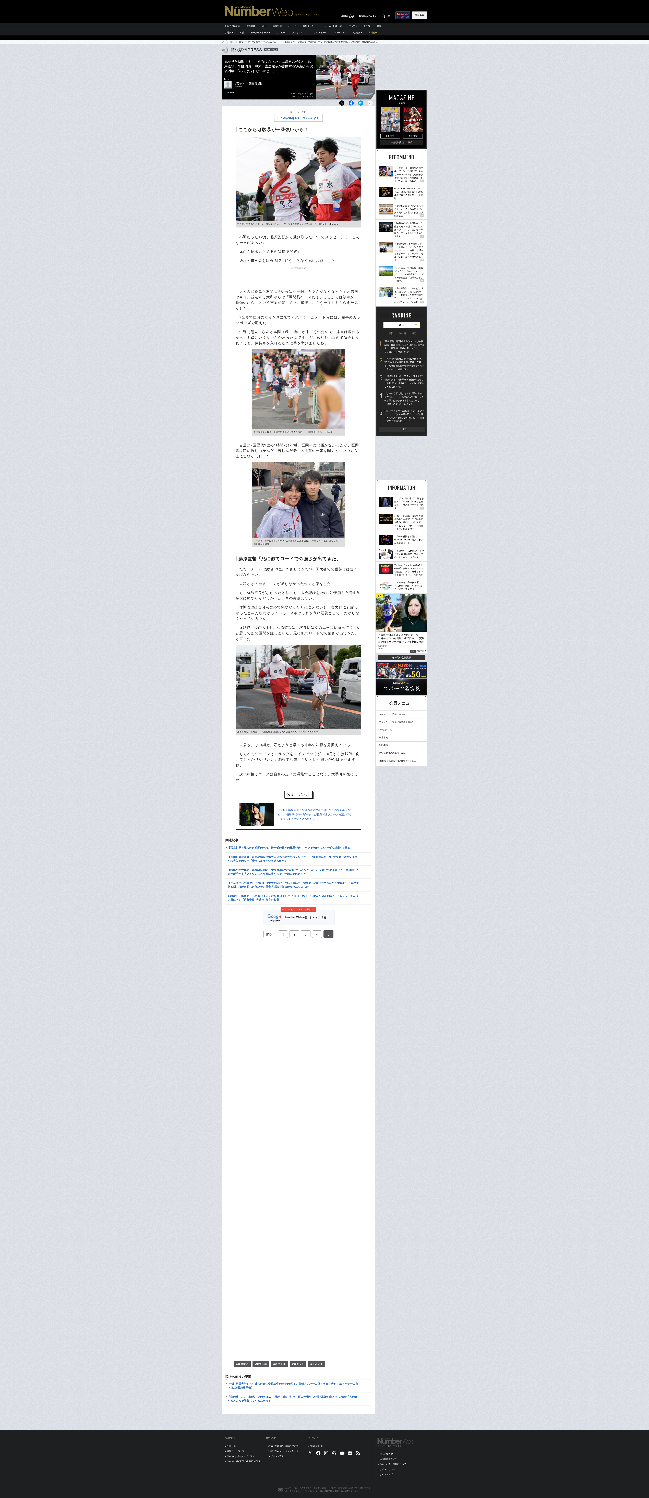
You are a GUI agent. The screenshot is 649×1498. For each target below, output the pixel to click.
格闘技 (227, 32)
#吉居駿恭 (242, 1364)
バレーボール (340, 32)
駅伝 (241, 42)
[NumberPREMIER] (402, 15)
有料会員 (419, 15)
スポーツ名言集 (276, 1456)
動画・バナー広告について (393, 1464)
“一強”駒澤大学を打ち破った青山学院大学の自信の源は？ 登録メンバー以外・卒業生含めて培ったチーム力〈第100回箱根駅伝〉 (293, 1385)
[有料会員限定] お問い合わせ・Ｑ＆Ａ (397, 760)
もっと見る (401, 429)
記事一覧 (231, 1446)
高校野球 (277, 26)
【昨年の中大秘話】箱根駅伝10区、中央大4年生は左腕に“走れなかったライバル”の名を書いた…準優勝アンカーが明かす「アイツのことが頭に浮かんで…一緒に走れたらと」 (293, 872)
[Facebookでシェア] (351, 104)
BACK (269, 934)
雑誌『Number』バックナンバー (284, 1451)
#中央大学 (261, 1364)
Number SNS (316, 1446)
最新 (391, 333)
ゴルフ (351, 26)
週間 (414, 333)
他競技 (356, 32)
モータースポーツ (259, 32)
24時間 (402, 333)
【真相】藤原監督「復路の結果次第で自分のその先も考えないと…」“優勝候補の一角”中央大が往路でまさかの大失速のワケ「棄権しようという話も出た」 (315, 814)
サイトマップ (386, 1474)
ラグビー (281, 32)
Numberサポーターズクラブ (240, 1456)
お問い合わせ (386, 1453)
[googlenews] (350, 1454)
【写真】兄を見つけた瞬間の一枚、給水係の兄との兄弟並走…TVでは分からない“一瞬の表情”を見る (289, 847)
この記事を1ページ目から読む (300, 118)
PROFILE (230, 92)
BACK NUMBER (271, 49)
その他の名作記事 (401, 657)
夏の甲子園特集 (232, 26)
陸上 (232, 42)
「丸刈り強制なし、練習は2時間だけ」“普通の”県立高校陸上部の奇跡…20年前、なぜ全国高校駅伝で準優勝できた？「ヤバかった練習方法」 (404, 364)
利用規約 (383, 737)
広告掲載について (388, 1459)
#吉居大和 (298, 1364)
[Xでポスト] (341, 104)
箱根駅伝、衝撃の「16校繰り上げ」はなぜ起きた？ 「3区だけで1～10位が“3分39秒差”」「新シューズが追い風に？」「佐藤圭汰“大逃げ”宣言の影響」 (293, 898)
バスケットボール (318, 32)
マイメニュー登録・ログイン (393, 714)
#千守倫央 (316, 1364)
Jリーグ (292, 26)
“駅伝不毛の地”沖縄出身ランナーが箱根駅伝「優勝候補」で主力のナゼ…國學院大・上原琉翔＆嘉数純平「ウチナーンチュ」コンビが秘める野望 (404, 346)
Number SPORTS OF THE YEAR (243, 1461)
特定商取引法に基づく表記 (392, 753)
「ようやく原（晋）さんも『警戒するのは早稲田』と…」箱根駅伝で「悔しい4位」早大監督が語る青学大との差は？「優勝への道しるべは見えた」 (404, 398)
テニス (367, 26)
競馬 (379, 26)
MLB (264, 26)
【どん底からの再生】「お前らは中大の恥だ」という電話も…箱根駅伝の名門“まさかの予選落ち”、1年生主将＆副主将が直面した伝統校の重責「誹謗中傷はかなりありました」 (293, 885)
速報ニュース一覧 (236, 1451)
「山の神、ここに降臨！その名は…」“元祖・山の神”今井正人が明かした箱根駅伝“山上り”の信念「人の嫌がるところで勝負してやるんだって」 (292, 1398)
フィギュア (297, 32)
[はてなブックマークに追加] (360, 104)
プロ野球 (250, 26)
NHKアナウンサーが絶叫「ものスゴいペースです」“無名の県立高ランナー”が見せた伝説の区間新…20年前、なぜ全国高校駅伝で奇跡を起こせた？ (404, 416)
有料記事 (372, 32)
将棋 (241, 32)
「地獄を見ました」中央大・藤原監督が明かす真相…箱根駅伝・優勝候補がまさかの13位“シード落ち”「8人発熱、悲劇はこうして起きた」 (404, 381)
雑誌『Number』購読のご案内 (283, 1446)
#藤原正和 (279, 1364)
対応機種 (383, 745)
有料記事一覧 (385, 730)
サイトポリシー (387, 1469)
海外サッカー (309, 26)
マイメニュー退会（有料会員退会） (396, 722)
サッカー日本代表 (333, 26)
